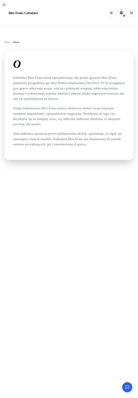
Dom (6, 42)
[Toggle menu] (131, 13)
